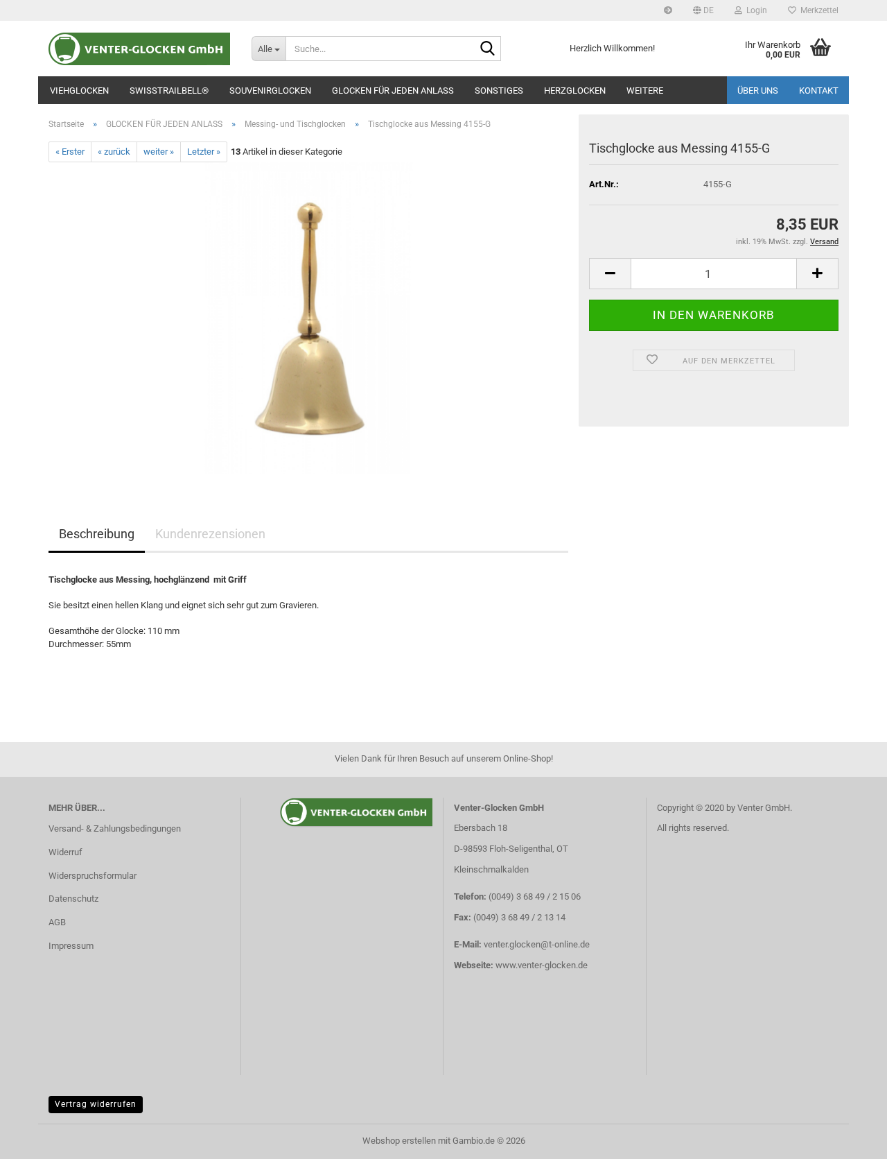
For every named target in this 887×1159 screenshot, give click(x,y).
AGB (57, 922)
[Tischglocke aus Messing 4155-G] (308, 318)
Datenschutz (73, 898)
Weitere (644, 90)
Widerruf (65, 852)
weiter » (158, 151)
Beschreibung (96, 533)
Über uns (757, 90)
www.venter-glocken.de (541, 965)
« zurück (114, 151)
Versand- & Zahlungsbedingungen (115, 828)
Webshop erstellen (399, 1140)
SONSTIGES (499, 90)
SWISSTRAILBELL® (169, 90)
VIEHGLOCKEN (79, 90)
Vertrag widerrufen (96, 1104)
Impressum (71, 946)
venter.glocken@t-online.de (537, 944)
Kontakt (818, 90)
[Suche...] (488, 49)
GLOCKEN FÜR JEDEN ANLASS (393, 90)
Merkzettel (817, 10)
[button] (703, 10)
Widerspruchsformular (93, 875)
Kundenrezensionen (210, 533)
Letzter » (203, 151)
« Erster (70, 151)
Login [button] (754, 10)
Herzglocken (575, 90)
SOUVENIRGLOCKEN (270, 90)
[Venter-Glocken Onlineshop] (140, 48)
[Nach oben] (849, 1138)
